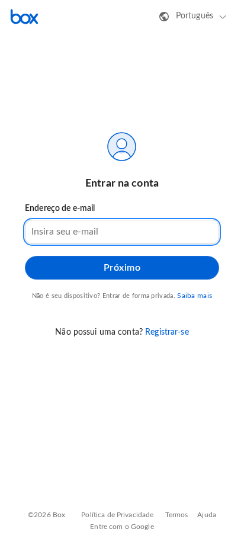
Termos (176, 514)
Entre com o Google (121, 526)
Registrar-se (167, 332)
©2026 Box (46, 514)
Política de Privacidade (117, 514)
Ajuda (206, 514)
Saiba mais (194, 295)
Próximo (122, 267)
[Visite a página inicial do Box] (24, 16)
